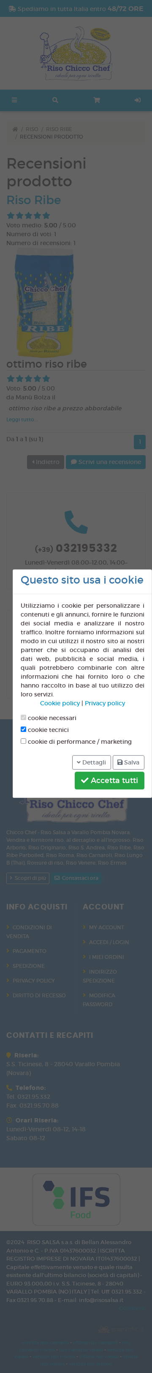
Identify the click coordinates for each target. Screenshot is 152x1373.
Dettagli (93, 762)
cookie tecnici (47, 730)
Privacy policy (105, 703)
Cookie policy (60, 703)
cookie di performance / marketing (79, 742)
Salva (130, 762)
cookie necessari (51, 718)
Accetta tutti (113, 780)
